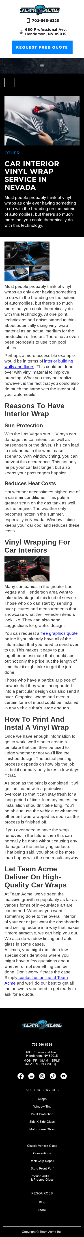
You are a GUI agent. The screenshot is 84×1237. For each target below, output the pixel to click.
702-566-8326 (45, 20)
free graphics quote (58, 633)
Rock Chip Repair (42, 1161)
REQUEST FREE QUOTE (42, 47)
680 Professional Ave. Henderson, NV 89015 (42, 1053)
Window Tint (42, 1106)
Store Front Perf (42, 1168)
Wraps (42, 1099)
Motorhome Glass (42, 1129)
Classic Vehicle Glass (42, 1145)
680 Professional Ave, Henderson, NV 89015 (46, 31)
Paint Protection (42, 1114)
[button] (42, 66)
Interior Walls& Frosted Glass (42, 1177)
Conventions (42, 1153)
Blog (42, 1202)
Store (42, 1210)
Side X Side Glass (42, 1121)
